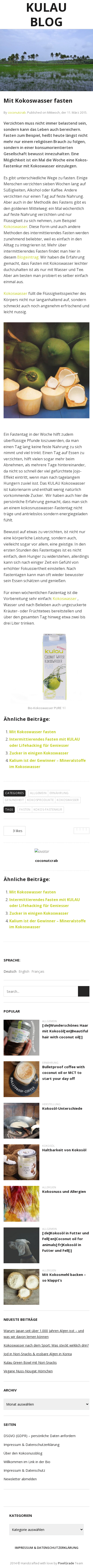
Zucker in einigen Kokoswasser (38, 753)
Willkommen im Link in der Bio (27, 1462)
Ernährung (59, 793)
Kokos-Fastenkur (48, 809)
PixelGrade (66, 1563)
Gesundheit (14, 800)
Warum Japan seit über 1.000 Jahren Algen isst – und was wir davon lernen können (44, 1333)
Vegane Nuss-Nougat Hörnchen (28, 1371)
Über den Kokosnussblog (23, 1453)
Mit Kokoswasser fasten (32, 731)
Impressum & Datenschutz (24, 1470)
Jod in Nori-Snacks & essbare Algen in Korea (38, 1354)
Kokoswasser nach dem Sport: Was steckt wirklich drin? (46, 1345)
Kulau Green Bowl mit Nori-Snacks (30, 1362)
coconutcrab (17, 112)
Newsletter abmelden (20, 1479)
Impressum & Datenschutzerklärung (31, 1444)
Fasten (25, 809)
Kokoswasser (15, 226)
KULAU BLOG (46, 14)
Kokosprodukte (40, 800)
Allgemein (38, 793)
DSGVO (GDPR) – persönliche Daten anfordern (40, 1435)
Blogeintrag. (28, 257)
